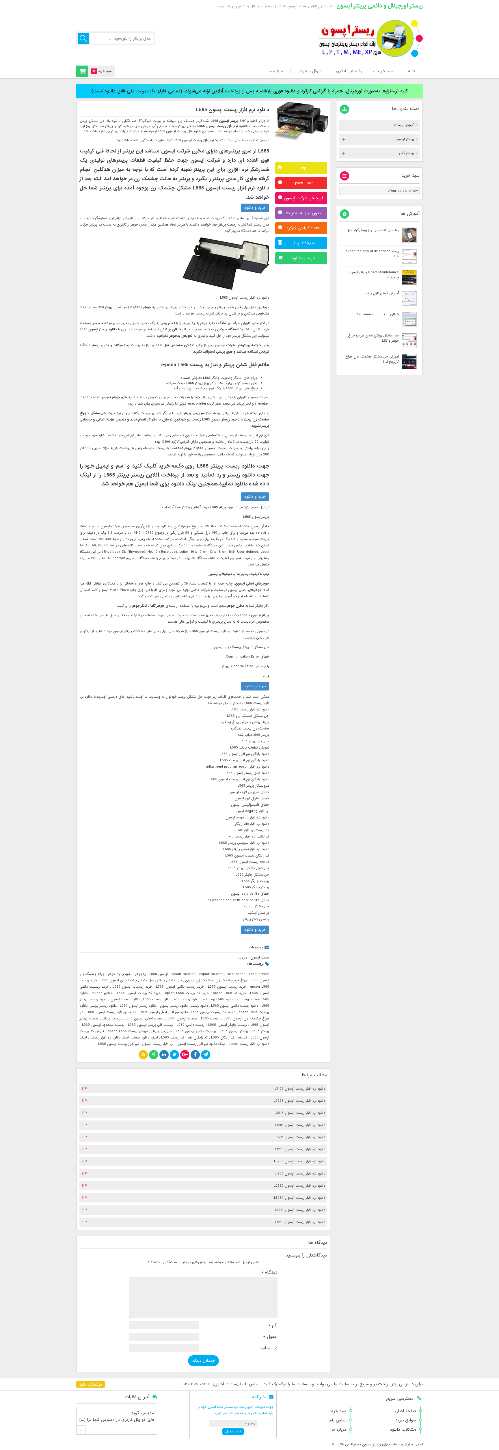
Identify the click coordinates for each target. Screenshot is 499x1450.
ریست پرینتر (111, 1018)
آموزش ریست (404, 125)
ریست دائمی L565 (191, 1025)
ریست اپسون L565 (182, 1018)
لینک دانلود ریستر (145, 1037)
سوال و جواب (309, 71)
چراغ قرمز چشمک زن (231, 980)
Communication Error (242, 656)
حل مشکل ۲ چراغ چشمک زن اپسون (241, 647)
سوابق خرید (405, 1420)
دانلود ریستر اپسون (174, 1005)
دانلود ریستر (199, 1005)
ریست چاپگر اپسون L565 (227, 1025)
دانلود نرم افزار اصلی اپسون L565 (163, 1012)
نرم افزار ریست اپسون (157, 1044)
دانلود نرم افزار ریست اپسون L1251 (300, 1125)
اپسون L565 (158, 974)
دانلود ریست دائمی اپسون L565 (234, 1005)
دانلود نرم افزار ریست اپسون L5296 (299, 1100)
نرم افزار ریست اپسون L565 (118, 1044)
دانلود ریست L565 (156, 999)
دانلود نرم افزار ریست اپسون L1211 (300, 1137)
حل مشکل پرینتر (169, 980)
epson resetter (183, 974)
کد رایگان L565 (222, 1037)
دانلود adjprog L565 (218, 999)
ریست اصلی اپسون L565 (144, 1018)
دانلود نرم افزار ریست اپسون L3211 (300, 1210)
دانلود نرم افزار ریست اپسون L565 (232, 110)
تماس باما (337, 1420)
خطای (264, 656)
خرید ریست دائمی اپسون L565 (180, 986)
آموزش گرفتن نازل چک (382, 293)
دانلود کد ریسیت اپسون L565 (213, 1012)
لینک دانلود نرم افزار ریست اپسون (200, 1044)
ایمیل (270, 1336)
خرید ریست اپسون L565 (227, 986)
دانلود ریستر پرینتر (104, 1005)
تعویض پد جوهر (119, 974)
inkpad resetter (210, 974)
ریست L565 (210, 1018)
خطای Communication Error (377, 314)
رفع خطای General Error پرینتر (245, 666)
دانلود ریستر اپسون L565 (138, 1005)
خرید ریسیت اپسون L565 (132, 986)
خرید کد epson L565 (229, 993)
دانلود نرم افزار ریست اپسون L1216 (300, 1149)
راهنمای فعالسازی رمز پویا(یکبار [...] (373, 230)
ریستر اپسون (259, 957)
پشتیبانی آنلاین (349, 71)
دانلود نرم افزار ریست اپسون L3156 (300, 1088)
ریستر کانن (406, 153)
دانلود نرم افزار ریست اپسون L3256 (299, 1161)
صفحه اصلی (405, 1411)
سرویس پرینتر (161, 1031)
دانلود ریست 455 (186, 999)
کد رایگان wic (198, 1037)
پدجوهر (140, 974)
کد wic (242, 1037)
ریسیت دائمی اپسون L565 (196, 1031)
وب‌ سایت (268, 1348)
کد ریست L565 (172, 1037)
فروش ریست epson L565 (128, 1031)
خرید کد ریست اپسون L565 (139, 993)
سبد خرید (385, 71)
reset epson (236, 974)
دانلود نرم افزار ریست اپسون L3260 (299, 1197)
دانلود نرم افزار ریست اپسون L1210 (300, 1222)
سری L (242, 957)
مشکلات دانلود (403, 1429)
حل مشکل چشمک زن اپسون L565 (127, 980)
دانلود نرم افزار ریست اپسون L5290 (299, 1185)
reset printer (259, 974)
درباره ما (275, 71)
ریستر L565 (260, 1031)
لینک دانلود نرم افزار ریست (109, 1037)
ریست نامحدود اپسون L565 (103, 1025)
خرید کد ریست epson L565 (187, 993)
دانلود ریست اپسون (125, 999)
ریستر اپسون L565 (234, 1031)
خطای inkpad (102, 993)
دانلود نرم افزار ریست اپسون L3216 (300, 1113)
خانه (412, 71)
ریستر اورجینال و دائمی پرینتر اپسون (379, 5)
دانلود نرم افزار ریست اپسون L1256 (299, 1173)
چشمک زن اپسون (199, 980)
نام (273, 1325)
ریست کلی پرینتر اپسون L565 (150, 1025)
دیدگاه (269, 1272)
